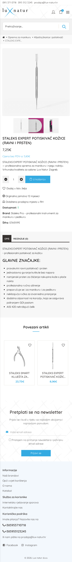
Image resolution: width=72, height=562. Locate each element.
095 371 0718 (10, 2)
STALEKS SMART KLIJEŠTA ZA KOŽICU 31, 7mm (19, 376)
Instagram (31, 545)
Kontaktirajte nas (12, 507)
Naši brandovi (11, 475)
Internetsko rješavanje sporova (21, 502)
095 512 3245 (25, 2)
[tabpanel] (19, 363)
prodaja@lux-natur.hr (46, 2)
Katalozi (7, 490)
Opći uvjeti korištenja (15, 480)
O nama (7, 485)
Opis (7, 238)
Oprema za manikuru (19, 37)
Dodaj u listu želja (17, 188)
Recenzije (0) (20, 238)
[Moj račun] (53, 11)
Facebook (12, 545)
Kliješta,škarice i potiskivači (48, 37)
